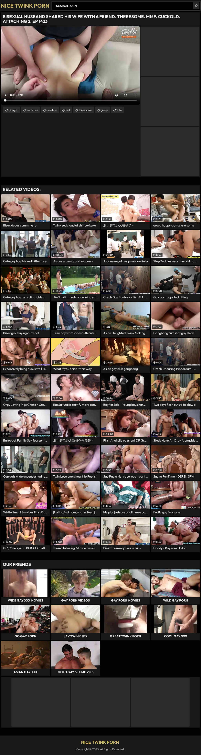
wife (119, 110)
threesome (85, 110)
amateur (52, 110)
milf (68, 110)
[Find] (196, 5)
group (104, 110)
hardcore (32, 110)
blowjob (13, 110)
